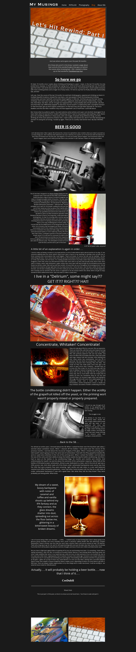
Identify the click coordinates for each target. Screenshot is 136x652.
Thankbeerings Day (75, 71)
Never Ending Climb (56, 194)
